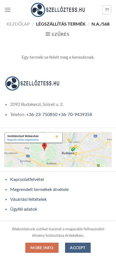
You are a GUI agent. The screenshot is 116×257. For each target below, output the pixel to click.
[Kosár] (106, 9)
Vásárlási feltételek (28, 199)
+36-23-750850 (41, 114)
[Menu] (7, 10)
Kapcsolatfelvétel (27, 179)
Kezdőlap (18, 23)
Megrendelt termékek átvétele (39, 189)
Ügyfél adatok (23, 208)
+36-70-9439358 (75, 114)
